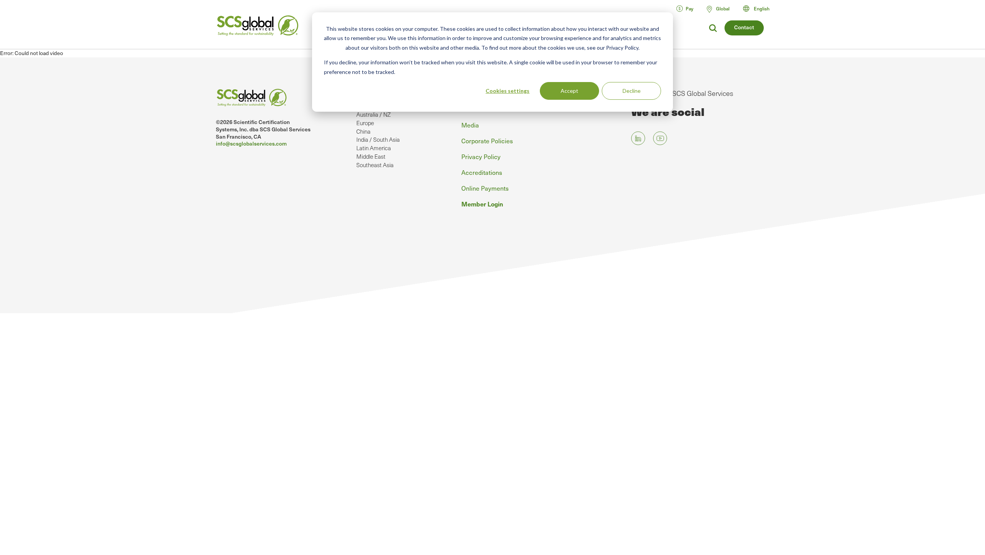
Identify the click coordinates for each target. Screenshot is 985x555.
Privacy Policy (481, 156)
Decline (632, 90)
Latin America (373, 148)
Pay (689, 8)
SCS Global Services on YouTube (660, 138)
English (762, 8)
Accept (569, 90)
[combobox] (760, 8)
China (363, 131)
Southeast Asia (375, 165)
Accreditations (481, 172)
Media (470, 124)
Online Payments (485, 188)
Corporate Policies (487, 140)
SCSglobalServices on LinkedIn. (638, 138)
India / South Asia (378, 139)
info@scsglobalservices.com (251, 143)
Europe (365, 123)
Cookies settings (507, 90)
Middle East (371, 156)
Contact (744, 27)
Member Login (482, 204)
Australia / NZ (373, 114)
